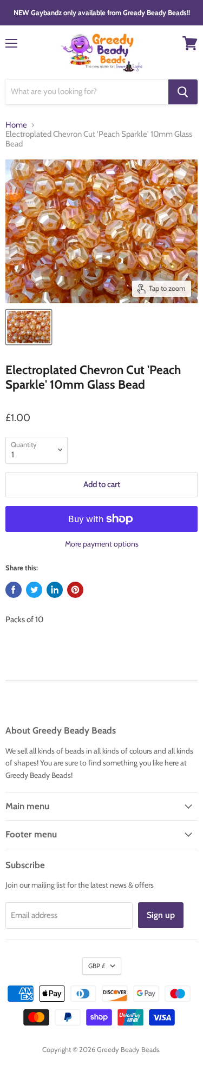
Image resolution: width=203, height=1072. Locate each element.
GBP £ (96, 966)
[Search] (183, 91)
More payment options (102, 544)
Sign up (161, 915)
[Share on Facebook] (13, 590)
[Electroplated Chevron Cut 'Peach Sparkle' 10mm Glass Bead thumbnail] (28, 327)
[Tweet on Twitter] (34, 590)
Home (16, 125)
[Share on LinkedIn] (55, 590)
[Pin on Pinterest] (75, 590)
